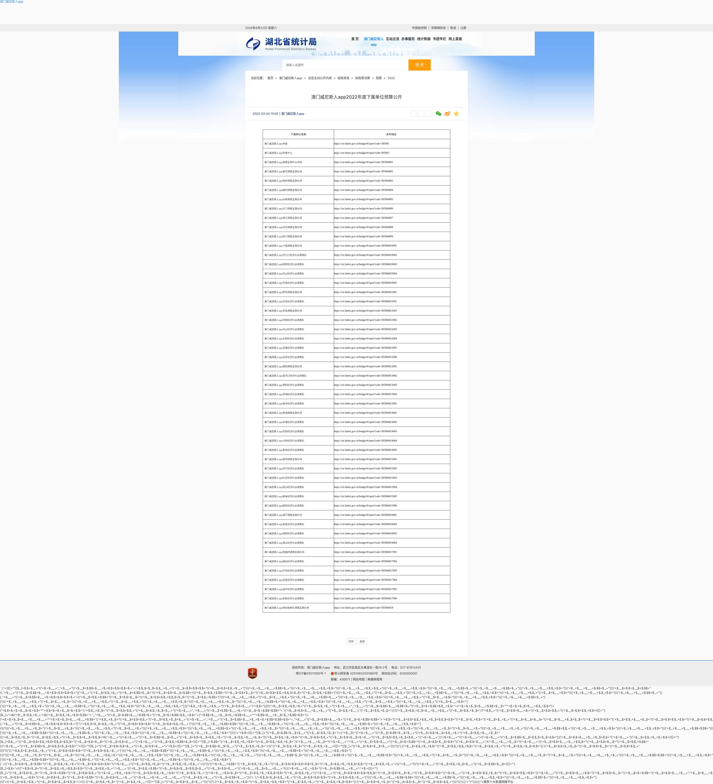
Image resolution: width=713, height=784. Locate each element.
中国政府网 (419, 28)
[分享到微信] (439, 114)
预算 (379, 78)
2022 (391, 78)
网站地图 (359, 679)
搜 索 (419, 65)
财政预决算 (362, 78)
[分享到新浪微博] (447, 114)
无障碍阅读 (438, 28)
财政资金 (343, 78)
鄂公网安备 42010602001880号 (356, 673)
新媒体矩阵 (374, 679)
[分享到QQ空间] (456, 114)
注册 (463, 28)
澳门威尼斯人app (11, 1)
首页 (270, 78)
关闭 (362, 641)
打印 (351, 641)
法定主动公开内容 (320, 78)
